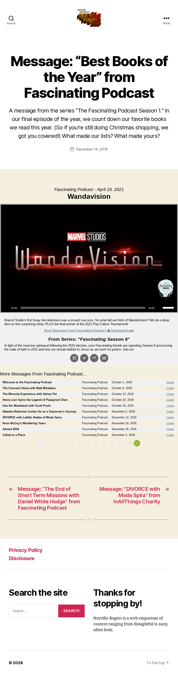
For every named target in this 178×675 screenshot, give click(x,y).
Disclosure (21, 558)
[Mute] (159, 308)
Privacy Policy (26, 550)
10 (111, 443)
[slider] (169, 307)
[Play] (6, 308)
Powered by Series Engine (162, 455)
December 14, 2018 (92, 149)
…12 (128, 443)
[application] (89, 307)
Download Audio (122, 330)
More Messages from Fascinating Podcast (74, 330)
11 (119, 443)
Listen (170, 382)
